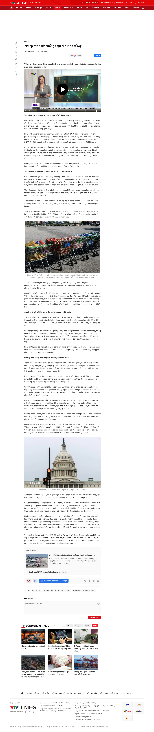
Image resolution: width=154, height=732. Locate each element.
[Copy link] (16, 47)
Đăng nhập (140, 3)
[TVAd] (139, 704)
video (127, 8)
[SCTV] (127, 718)
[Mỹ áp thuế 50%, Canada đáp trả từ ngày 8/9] (86, 662)
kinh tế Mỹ (36, 591)
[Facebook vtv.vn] (127, 3)
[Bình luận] (16, 52)
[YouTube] (29, 711)
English (120, 3)
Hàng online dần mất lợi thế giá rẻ (33, 647)
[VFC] (127, 704)
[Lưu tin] (16, 63)
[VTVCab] (139, 711)
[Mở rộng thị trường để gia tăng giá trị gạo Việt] (60, 662)
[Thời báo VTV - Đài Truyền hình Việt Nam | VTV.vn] (18, 3)
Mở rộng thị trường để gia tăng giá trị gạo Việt (58, 673)
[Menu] (143, 8)
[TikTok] (33, 711)
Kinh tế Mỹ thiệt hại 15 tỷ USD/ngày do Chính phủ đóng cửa (72, 555)
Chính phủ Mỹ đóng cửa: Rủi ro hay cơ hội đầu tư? (48, 572)
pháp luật (38, 8)
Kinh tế (26, 42)
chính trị (19, 8)
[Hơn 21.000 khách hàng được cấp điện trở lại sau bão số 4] (86, 636)
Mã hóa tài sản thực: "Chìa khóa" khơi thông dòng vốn (59, 647)
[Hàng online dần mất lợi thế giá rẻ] (33, 636)
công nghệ (106, 8)
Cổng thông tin (108, 3)
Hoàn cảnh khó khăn (63, 591)
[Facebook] (16, 43)
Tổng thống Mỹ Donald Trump (84, 591)
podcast (136, 8)
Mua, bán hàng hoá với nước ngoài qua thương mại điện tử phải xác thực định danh (33, 674)
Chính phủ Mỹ (48, 591)
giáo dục (117, 8)
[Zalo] (89, 581)
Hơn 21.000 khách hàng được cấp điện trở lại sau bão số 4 (86, 648)
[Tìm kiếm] (131, 3)
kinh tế (57, 8)
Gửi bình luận (94, 617)
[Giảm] (16, 74)
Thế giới (48, 8)
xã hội (28, 8)
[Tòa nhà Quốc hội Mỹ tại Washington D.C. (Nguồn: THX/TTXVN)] (62, 462)
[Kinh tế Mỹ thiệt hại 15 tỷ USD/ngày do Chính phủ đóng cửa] (37, 561)
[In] (16, 59)
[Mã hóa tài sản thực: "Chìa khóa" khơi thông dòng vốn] (60, 636)
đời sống (96, 8)
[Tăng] (16, 68)
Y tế (87, 8)
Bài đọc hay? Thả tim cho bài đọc (55, 581)
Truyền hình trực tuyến (91, 3)
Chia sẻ (97, 56)
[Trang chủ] (11, 7)
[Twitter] (93, 581)
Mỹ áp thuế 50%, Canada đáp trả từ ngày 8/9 (84, 673)
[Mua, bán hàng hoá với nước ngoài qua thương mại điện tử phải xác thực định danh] (33, 662)
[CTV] (127, 711)
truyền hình (68, 8)
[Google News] (75, 55)
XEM (95, 626)
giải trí (79, 8)
